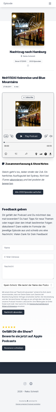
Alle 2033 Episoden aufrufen (28, 192)
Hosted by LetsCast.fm (28, 401)
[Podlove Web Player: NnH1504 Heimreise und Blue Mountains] (28, 125)
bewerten (7, 183)
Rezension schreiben (13, 348)
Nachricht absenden (13, 312)
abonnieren (16, 179)
